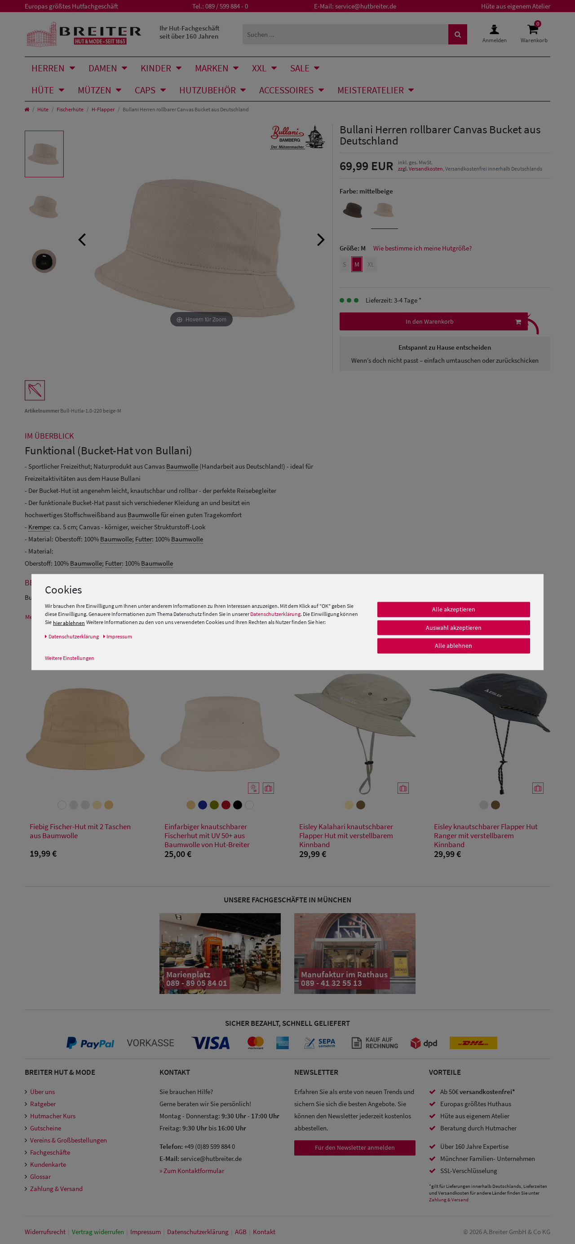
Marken (212, 68)
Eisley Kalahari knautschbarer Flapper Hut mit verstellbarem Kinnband (346, 835)
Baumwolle (182, 466)
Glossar (40, 1176)
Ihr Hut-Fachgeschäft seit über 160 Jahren (189, 32)
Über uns (42, 1091)
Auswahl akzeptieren (454, 628)
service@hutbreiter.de (365, 6)
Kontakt (264, 1231)
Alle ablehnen (453, 646)
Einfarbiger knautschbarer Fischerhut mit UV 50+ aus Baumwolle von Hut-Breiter (207, 835)
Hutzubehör (207, 90)
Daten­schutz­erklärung (198, 1231)
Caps (145, 90)
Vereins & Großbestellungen (68, 1140)
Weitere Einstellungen (69, 658)
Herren (48, 68)
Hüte (42, 90)
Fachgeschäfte (50, 1152)
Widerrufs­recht (45, 1231)
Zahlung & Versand (56, 1188)
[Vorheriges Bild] (82, 238)
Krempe (39, 527)
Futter (143, 539)
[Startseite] (26, 109)
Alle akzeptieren (453, 610)
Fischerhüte (70, 109)
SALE (300, 68)
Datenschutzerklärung (275, 614)
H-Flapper (103, 109)
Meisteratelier (370, 90)
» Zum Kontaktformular (191, 1170)
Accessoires (286, 90)
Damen (102, 68)
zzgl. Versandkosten (420, 168)
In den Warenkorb (430, 321)
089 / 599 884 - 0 (226, 6)
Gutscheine (45, 1128)
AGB (241, 1231)
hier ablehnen (69, 623)
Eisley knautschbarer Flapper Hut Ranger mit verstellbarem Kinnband (486, 835)
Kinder (156, 68)
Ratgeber (43, 1103)
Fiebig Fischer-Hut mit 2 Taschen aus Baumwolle (80, 831)
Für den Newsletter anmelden (355, 1147)
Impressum (145, 1231)
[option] (44, 154)
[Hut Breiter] (83, 34)
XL (370, 264)
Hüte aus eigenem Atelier (515, 6)
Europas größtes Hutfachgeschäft (71, 6)
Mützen (94, 90)
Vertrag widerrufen (98, 1231)
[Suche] (457, 34)
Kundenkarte (48, 1164)
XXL (259, 68)
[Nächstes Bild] (321, 238)
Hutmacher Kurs (52, 1116)
